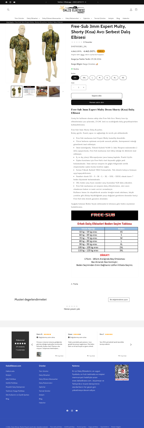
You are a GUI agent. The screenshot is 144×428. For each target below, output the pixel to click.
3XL (84, 78)
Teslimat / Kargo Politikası (15, 391)
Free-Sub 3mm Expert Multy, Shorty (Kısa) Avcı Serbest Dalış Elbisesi (39, 22)
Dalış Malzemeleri (45, 383)
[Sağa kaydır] (63, 91)
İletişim (8, 375)
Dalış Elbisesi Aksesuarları (48, 379)
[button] (8, 9)
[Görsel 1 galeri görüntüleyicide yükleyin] (16, 91)
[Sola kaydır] (8, 91)
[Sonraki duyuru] (98, 2)
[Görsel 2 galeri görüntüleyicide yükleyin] (29, 91)
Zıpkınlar (42, 387)
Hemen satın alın (96, 102)
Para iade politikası (56, 427)
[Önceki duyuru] (46, 2)
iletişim (41, 395)
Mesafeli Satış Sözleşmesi (15, 387)
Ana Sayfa (9, 22)
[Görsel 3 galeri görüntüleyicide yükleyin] (41, 91)
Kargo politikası (93, 427)
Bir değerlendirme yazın (119, 300)
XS (123, 78)
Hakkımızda (10, 371)
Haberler (42, 403)
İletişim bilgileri (116, 427)
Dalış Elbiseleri (44, 375)
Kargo (82, 54)
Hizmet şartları (81, 427)
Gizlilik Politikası (12, 383)
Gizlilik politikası (69, 427)
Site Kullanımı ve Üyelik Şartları (17, 395)
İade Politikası (11, 379)
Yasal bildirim (104, 427)
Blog (7, 399)
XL (115, 78)
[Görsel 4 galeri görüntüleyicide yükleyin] (54, 91)
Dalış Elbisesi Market (17, 427)
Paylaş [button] (75, 284)
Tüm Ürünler (43, 371)
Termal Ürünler (44, 391)
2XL (75, 78)
